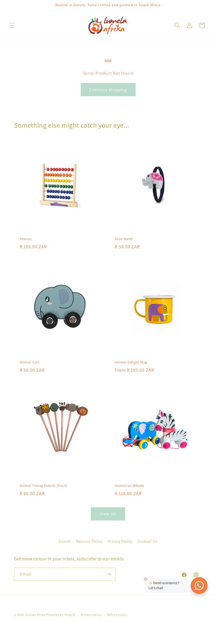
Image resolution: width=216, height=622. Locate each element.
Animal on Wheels (129, 485)
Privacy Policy (120, 541)
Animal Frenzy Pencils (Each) (44, 485)
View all (108, 513)
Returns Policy (89, 541)
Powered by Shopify (60, 615)
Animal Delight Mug (131, 362)
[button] (12, 25)
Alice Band (123, 239)
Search (64, 541)
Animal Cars (30, 362)
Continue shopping (108, 89)
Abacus (26, 239)
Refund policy (117, 615)
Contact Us (148, 541)
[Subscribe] (109, 574)
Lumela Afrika (36, 615)
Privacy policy (91, 615)
